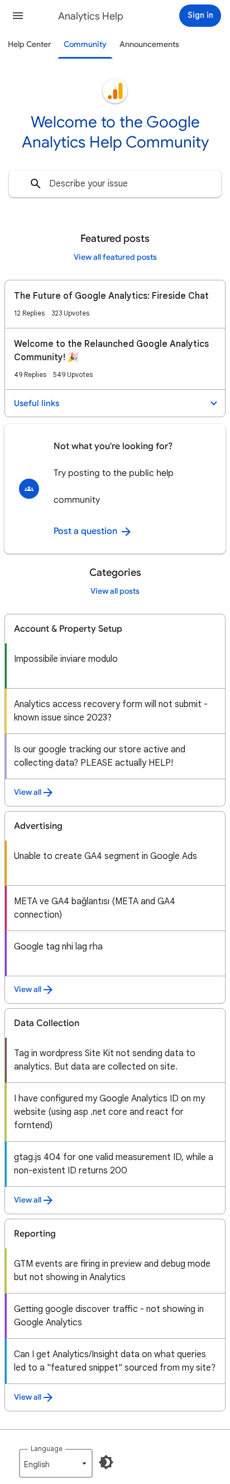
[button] (17, 15)
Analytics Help (90, 16)
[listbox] (56, 1463)
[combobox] (115, 183)
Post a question (86, 531)
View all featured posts (115, 257)
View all (27, 792)
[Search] (35, 183)
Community (85, 44)
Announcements (149, 44)
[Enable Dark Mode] (106, 1462)
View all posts (115, 591)
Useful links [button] (36, 403)
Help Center (29, 44)
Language (47, 1448)
